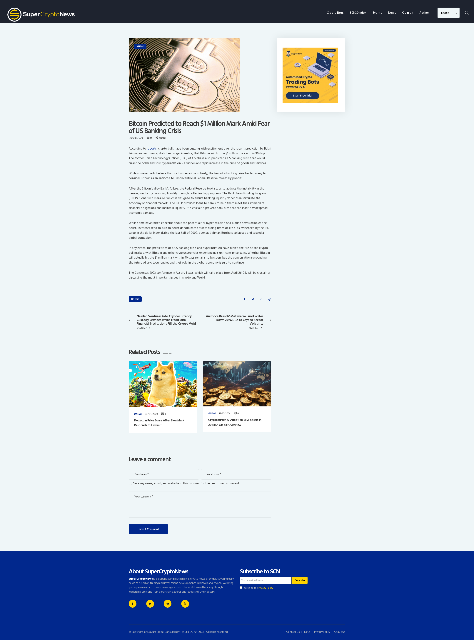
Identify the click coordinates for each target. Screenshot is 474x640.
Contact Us (293, 632)
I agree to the (257, 588)
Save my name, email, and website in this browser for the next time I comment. (186, 483)
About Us (339, 632)
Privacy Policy (265, 588)
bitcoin (135, 299)
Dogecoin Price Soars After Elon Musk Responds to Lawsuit (159, 423)
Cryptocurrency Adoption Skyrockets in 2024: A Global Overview (234, 422)
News (141, 46)
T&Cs (307, 632)
